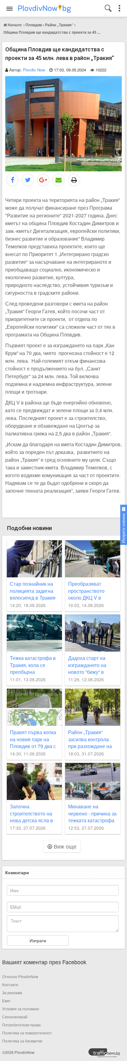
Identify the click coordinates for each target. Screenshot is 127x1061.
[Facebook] (12, 180)
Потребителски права (21, 1024)
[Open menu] (9, 8)
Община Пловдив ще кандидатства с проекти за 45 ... (51, 32)
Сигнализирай (14, 1016)
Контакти (10, 984)
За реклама (12, 992)
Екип (6, 1000)
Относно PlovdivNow (20, 976)
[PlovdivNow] (106, 1054)
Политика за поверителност (27, 1032)
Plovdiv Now (34, 70)
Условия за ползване (20, 1008)
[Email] (58, 180)
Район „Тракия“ (59, 25)
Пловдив (34, 25)
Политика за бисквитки (22, 1040)
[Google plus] (43, 180)
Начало (15, 25)
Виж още (64, 846)
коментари (17, 872)
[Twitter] (27, 180)
